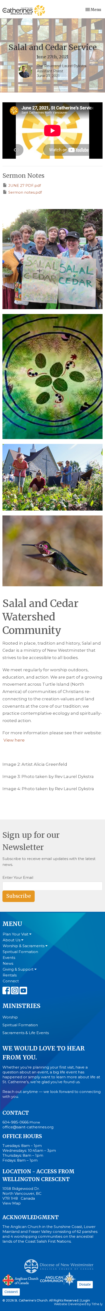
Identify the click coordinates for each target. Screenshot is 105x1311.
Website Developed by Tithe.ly (78, 1304)
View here (14, 740)
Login (85, 1300)
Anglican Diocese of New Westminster (61, 1264)
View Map (11, 1203)
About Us (12, 940)
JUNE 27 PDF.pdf (24, 185)
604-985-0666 (15, 1122)
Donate (85, 1284)
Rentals (10, 975)
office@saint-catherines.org (27, 1127)
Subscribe (18, 896)
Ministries (21, 1006)
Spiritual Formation (20, 951)
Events (9, 957)
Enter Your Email (17, 877)
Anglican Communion (58, 1279)
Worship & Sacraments (24, 946)
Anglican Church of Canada (20, 1279)
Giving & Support (18, 969)
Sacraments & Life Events (25, 1032)
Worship (10, 1017)
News (8, 963)
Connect (11, 981)
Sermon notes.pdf (25, 192)
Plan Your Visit (16, 934)
